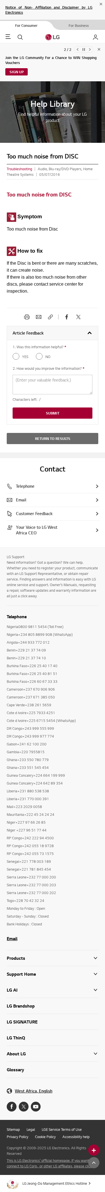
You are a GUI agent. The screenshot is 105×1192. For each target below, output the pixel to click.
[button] (52, 974)
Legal (31, 1129)
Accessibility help (76, 1136)
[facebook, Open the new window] (66, 317)
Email (38, 317)
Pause (84, 49)
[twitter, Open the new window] (78, 317)
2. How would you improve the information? (48, 368)
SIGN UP (17, 71)
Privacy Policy (17, 1136)
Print (27, 317)
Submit (52, 413)
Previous (77, 49)
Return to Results (52, 438)
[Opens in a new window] (12, 1107)
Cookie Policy (45, 1136)
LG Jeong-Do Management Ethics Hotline (54, 1183)
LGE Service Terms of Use (62, 1129)
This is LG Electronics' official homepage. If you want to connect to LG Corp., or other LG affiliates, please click (50, 1163)
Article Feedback (28, 333)
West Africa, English (33, 1091)
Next (90, 49)
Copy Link (50, 317)
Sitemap (13, 1129)
